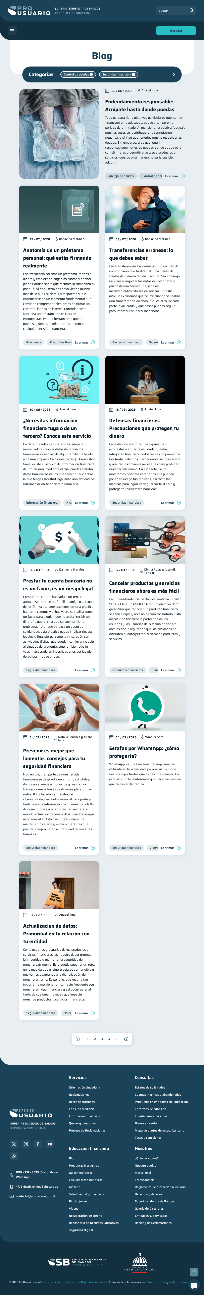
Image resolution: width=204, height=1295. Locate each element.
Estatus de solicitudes (150, 1087)
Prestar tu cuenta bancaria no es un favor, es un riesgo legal (58, 584)
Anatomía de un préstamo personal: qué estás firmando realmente (57, 258)
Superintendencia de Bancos (154, 1201)
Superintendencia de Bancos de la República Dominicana (73, 1282)
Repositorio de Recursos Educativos (94, 1223)
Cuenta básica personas (151, 1116)
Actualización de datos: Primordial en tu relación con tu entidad (56, 933)
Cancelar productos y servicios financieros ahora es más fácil (144, 587)
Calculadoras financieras (85, 1180)
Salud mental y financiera (86, 1194)
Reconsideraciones (82, 1101)
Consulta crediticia (81, 1109)
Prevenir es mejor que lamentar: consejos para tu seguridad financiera (54, 758)
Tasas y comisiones (148, 1137)
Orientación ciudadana (84, 1087)
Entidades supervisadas (151, 1215)
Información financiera (84, 1116)
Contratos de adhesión (150, 1109)
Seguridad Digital (81, 1230)
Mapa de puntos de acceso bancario (159, 1130)
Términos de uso (156, 1282)
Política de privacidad (181, 1282)
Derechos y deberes (148, 1194)
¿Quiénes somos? (147, 1158)
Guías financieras (80, 1172)
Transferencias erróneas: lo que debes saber (141, 254)
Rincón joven (78, 1201)
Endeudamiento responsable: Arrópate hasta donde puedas (139, 105)
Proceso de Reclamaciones (87, 1130)
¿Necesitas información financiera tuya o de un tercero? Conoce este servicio (57, 428)
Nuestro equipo (145, 1165)
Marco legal (143, 1172)
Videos (73, 1208)
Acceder (175, 31)
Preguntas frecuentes (84, 1165)
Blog (72, 1158)
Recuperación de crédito (85, 1215)
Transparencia (144, 1180)
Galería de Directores (149, 1208)
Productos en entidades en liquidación (161, 1101)
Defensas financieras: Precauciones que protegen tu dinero (144, 428)
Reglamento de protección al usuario (160, 1187)
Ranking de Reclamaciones (153, 1223)
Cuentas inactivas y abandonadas (158, 1094)
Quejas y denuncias (82, 1123)
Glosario (74, 1187)
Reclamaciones (79, 1094)
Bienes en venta (146, 1123)
